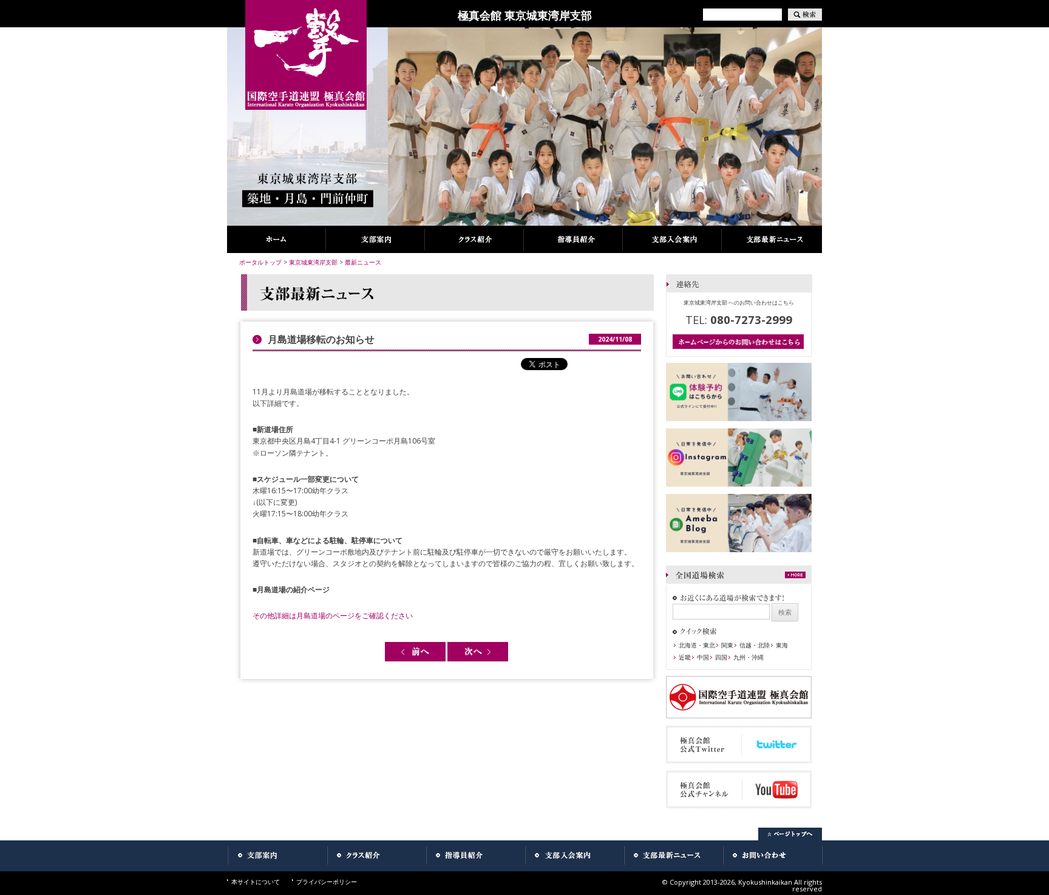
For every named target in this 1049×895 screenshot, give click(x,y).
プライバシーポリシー (326, 881)
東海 (782, 645)
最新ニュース (363, 262)
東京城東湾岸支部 (313, 262)
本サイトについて (255, 881)
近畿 (685, 657)
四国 (721, 657)
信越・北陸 (754, 645)
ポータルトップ (260, 262)
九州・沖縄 (748, 657)
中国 (703, 657)
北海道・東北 (697, 645)
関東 (727, 645)
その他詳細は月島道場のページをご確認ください (333, 615)
